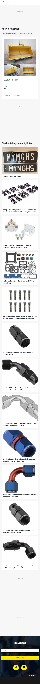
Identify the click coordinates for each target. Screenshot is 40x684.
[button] (12, 70)
